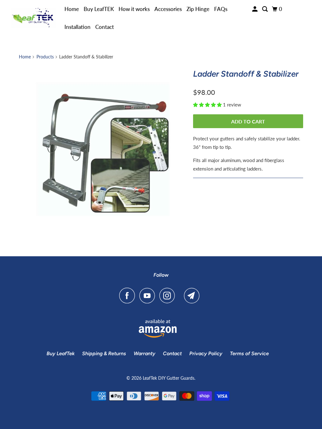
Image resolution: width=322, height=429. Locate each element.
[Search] (265, 9)
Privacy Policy (205, 353)
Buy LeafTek (61, 353)
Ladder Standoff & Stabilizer (245, 74)
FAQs (220, 9)
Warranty (144, 353)
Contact (104, 27)
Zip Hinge (197, 9)
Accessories (168, 9)
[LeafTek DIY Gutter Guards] (33, 18)
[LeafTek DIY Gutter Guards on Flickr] (181, 295)
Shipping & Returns (104, 353)
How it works (134, 9)
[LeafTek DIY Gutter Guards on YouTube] (148, 295)
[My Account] (255, 9)
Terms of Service (249, 353)
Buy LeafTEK (99, 9)
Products (45, 56)
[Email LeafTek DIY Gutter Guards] (193, 295)
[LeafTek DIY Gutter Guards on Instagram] (168, 295)
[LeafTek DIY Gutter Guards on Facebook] (128, 295)
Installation (77, 27)
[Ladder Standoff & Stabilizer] (103, 149)
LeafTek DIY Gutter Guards (168, 378)
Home (71, 9)
